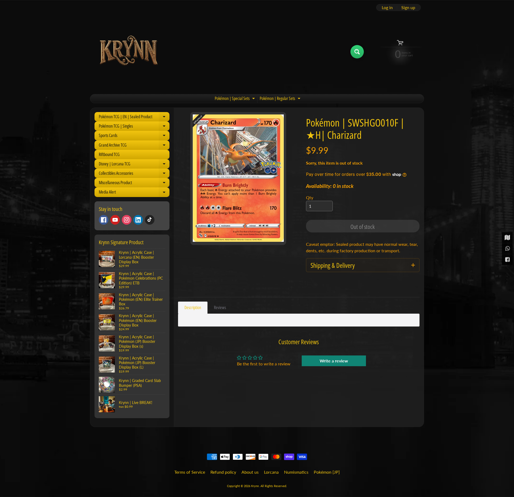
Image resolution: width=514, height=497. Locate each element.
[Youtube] (115, 220)
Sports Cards (134, 136)
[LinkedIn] (138, 220)
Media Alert (134, 193)
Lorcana (271, 471)
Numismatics (296, 471)
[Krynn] (128, 51)
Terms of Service (189, 471)
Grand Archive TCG (134, 146)
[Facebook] (103, 220)
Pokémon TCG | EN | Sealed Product (134, 117)
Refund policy (223, 471)
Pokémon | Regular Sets (281, 99)
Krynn (255, 486)
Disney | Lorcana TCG (134, 165)
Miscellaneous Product (134, 183)
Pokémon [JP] (327, 471)
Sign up (408, 7)
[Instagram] (126, 220)
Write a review (334, 360)
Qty (309, 197)
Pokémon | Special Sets (235, 99)
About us (250, 471)
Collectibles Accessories (134, 174)
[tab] (192, 308)
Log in (387, 7)
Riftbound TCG (109, 154)
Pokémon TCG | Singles (134, 127)
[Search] (357, 51)
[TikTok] (149, 220)
